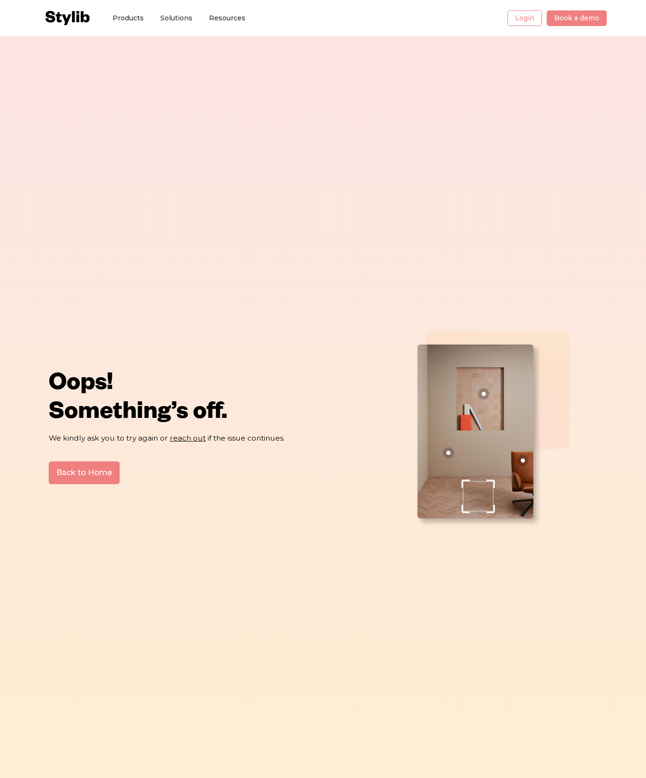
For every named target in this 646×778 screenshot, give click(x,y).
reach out (188, 437)
